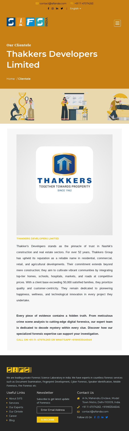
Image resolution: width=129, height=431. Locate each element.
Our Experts (16, 407)
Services (14, 403)
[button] (117, 23)
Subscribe (47, 419)
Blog (12, 420)
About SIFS (15, 398)
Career (13, 416)
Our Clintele (16, 411)
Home (11, 79)
